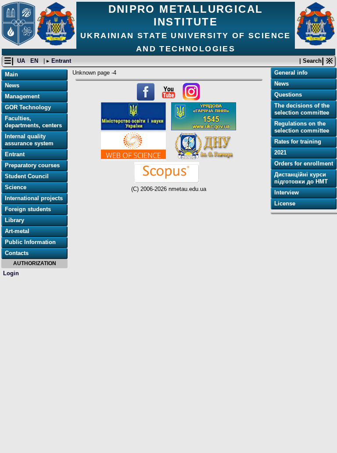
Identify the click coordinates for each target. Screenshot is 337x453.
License (284, 203)
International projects (34, 198)
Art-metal (17, 231)
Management (22, 96)
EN (35, 61)
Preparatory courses (32, 165)
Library (14, 220)
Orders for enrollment (303, 163)
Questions (288, 94)
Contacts (17, 253)
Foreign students (28, 209)
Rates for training (297, 141)
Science (15, 187)
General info (291, 72)
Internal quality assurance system (29, 140)
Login (11, 273)
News (12, 85)
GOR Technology (28, 107)
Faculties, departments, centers (33, 122)
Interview (286, 192)
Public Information (30, 242)
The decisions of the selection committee (302, 109)
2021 (280, 152)
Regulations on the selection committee (301, 127)
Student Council (27, 176)
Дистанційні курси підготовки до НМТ (301, 178)
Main (11, 74)
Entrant (60, 61)
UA (22, 61)
